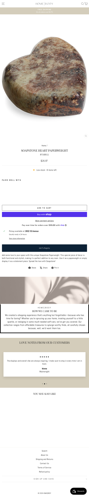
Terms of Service (44, 467)
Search (44, 451)
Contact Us (44, 463)
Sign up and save (44, 479)
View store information (17, 238)
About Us (44, 455)
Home (44, 145)
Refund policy (44, 471)
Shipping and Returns (44, 459)
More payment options (44, 220)
